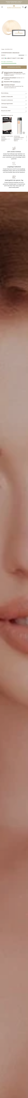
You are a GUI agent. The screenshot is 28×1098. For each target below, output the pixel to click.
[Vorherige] (2, 2)
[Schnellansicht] (11, 133)
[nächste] (25, 2)
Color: (6, 49)
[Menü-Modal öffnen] (2, 7)
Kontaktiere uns (16, 81)
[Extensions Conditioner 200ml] (19, 125)
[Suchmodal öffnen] (22, 7)
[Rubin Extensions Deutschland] (14, 7)
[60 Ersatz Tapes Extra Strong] (7, 125)
